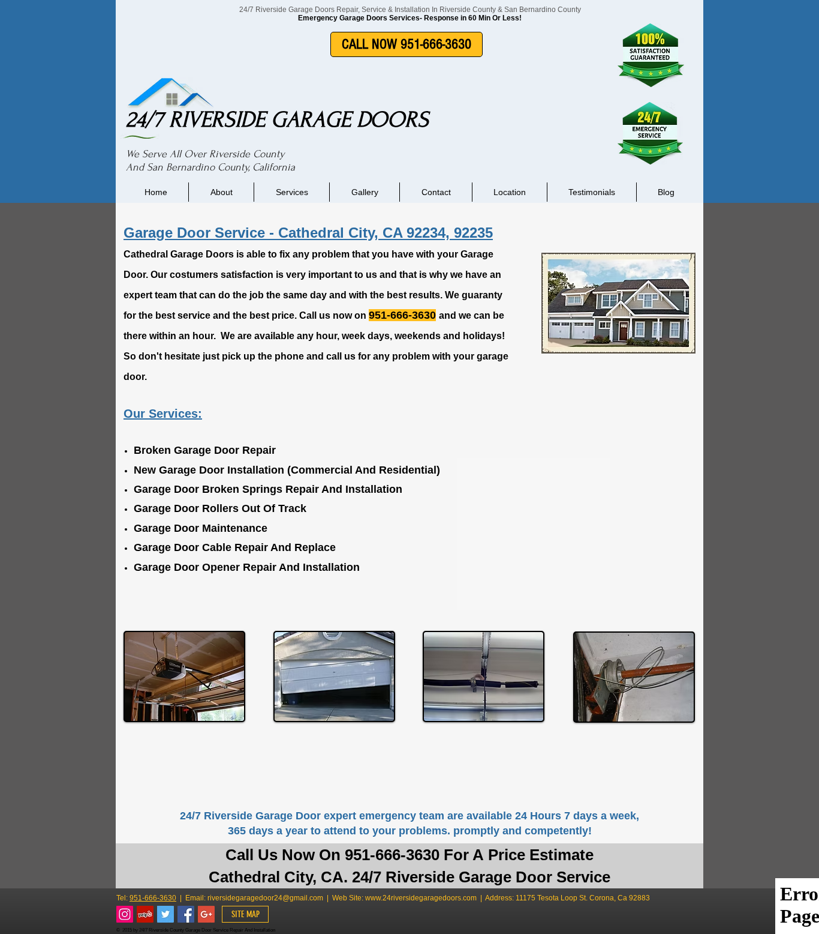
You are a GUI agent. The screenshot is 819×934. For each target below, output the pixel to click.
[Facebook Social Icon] (185, 914)
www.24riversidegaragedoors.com (421, 898)
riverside (221, 898)
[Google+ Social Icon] (206, 914)
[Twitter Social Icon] (165, 914)
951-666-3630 (153, 898)
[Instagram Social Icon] (124, 914)
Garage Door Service (194, 232)
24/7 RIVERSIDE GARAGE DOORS (277, 119)
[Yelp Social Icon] (145, 914)
